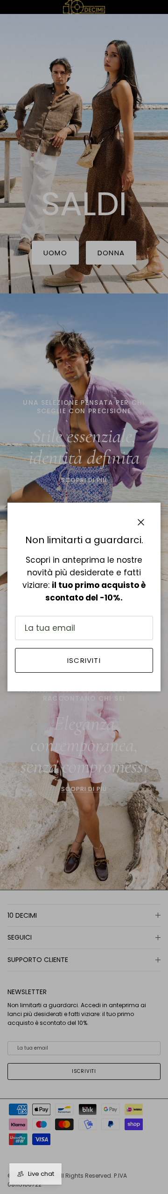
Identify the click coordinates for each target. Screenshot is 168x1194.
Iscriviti (84, 660)
